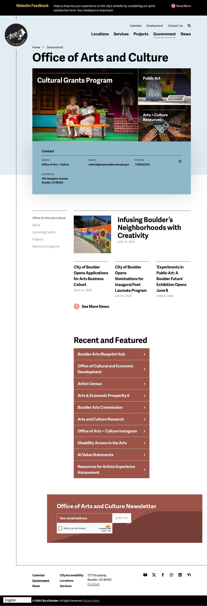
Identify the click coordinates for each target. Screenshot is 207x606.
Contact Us (175, 26)
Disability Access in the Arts (102, 442)
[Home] (16, 35)
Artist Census (90, 383)
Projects (141, 33)
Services (121, 33)
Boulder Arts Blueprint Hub (101, 354)
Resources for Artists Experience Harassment (106, 469)
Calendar (136, 26)
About (36, 225)
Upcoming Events (43, 232)
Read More (183, 6)
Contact (93, 584)
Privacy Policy (91, 600)
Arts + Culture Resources (155, 117)
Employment (155, 26)
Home (36, 47)
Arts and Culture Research (101, 419)
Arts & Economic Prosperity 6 (103, 395)
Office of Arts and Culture (48, 218)
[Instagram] (180, 161)
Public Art (151, 78)
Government (164, 33)
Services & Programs (45, 246)
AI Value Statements (96, 454)
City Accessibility (71, 575)
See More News (95, 306)
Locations (100, 33)
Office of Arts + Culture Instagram (107, 431)
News (186, 33)
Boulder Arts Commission (100, 407)
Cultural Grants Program (75, 79)
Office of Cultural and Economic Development (106, 368)
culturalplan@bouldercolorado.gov (108, 164)
